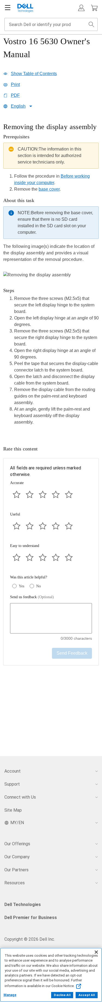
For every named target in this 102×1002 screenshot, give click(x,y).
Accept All (87, 995)
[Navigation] (7, 7)
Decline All (62, 995)
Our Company (17, 856)
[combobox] (51, 24)
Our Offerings (17, 843)
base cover (49, 189)
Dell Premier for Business (30, 917)
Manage (10, 995)
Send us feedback (32, 597)
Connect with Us (20, 797)
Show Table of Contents (34, 73)
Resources (14, 882)
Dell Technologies (22, 904)
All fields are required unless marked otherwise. (45, 471)
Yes (21, 586)
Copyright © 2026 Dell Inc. (29, 939)
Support (12, 784)
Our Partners (16, 869)
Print (15, 84)
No (38, 586)
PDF (15, 95)
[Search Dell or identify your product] (91, 24)
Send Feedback (72, 653)
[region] (51, 275)
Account (12, 771)
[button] (81, 8)
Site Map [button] (13, 810)
